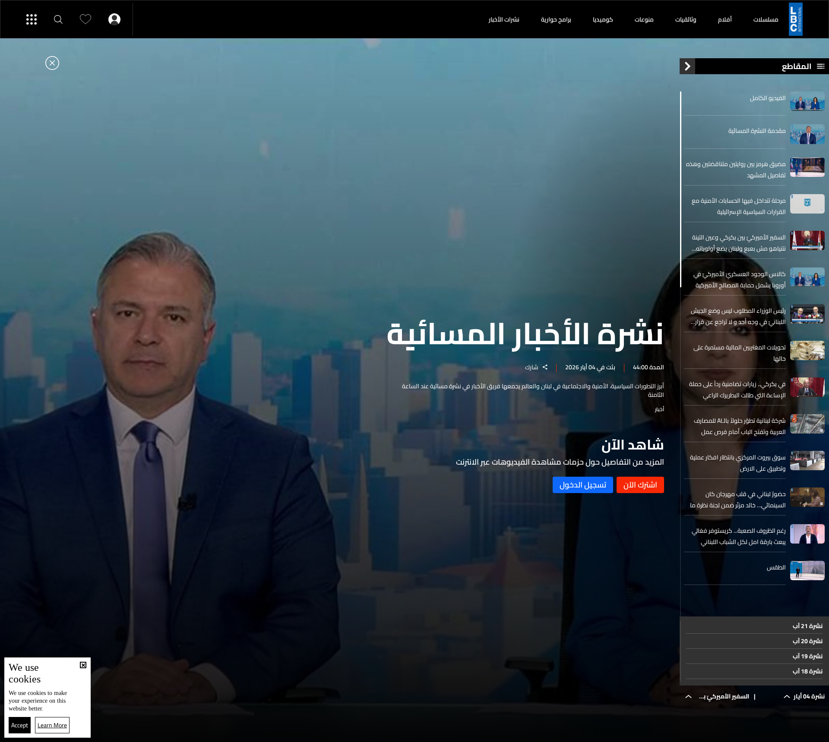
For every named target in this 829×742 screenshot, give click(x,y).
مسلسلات (765, 19)
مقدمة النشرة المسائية (757, 130)
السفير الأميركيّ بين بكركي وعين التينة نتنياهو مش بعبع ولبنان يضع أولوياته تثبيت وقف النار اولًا (739, 243)
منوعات (644, 19)
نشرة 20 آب (808, 641)
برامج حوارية (556, 19)
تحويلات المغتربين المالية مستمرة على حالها (739, 353)
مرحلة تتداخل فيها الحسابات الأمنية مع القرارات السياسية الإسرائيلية (739, 206)
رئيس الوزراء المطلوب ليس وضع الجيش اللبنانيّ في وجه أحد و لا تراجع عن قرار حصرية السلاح (738, 316)
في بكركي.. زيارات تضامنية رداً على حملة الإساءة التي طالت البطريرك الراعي (737, 389)
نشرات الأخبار (504, 19)
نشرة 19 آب (808, 656)
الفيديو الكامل (768, 98)
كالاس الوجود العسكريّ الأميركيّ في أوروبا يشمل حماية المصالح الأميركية (739, 279)
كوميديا (603, 19)
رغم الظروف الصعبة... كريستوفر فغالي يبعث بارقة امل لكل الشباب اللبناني (739, 536)
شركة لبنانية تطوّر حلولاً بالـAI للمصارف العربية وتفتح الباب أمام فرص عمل (740, 426)
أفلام (725, 19)
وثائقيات (685, 19)
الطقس (776, 567)
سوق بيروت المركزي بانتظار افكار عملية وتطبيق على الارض (738, 463)
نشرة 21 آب (808, 626)
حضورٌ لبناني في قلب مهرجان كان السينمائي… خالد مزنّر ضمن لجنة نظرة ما (738, 499)
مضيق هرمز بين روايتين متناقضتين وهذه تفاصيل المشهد (736, 169)
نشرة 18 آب (808, 671)
